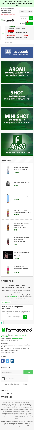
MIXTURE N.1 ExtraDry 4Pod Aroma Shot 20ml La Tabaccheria (21, 254)
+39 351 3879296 (8, 3)
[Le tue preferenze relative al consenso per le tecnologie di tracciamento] (1, 322)
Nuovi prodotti (6, 12)
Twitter (7, 361)
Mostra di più (5, 302)
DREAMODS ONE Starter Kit (21, 197)
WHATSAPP (19, 3)
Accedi (22, 23)
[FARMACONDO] (7, 20)
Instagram (12, 361)
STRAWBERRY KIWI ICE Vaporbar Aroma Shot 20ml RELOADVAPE (21, 268)
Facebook (3, 361)
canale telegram (12, 296)
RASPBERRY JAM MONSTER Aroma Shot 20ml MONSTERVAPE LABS (21, 239)
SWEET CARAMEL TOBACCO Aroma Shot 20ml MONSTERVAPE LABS (21, 225)
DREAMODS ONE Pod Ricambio (22, 182)
